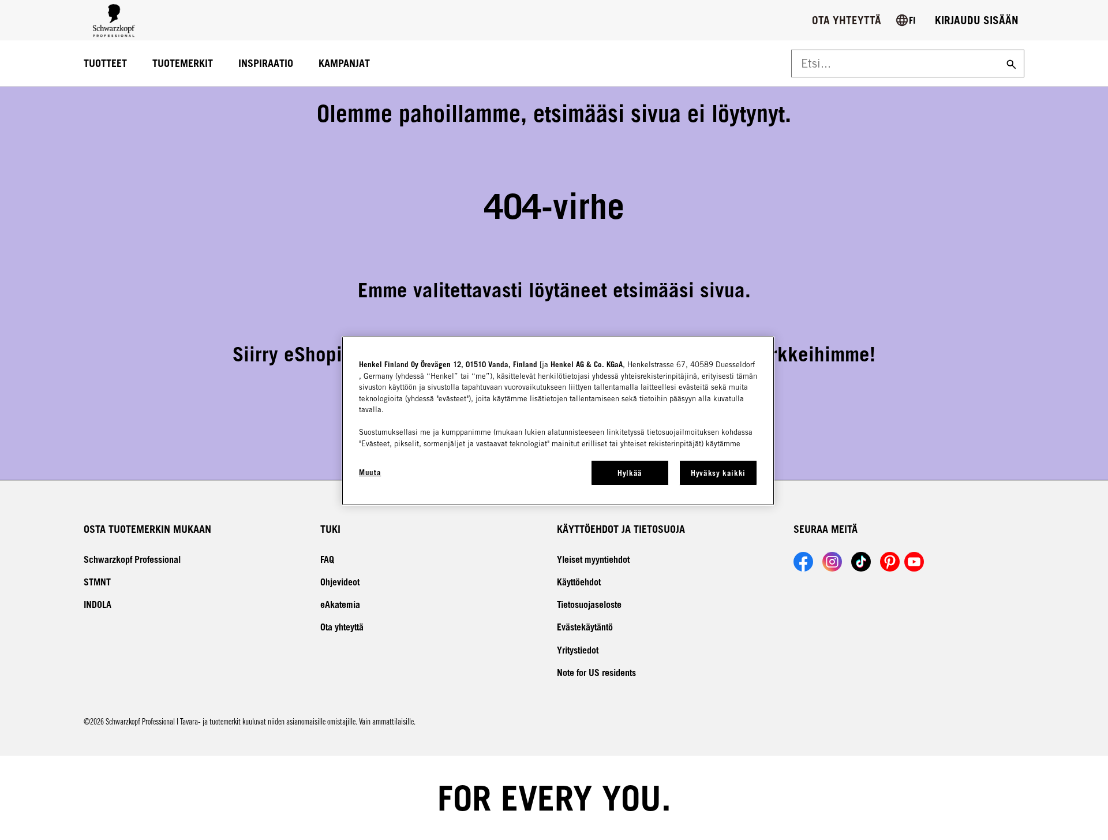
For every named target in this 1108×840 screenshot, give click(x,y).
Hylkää (629, 472)
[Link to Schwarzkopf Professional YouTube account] (914, 562)
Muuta (370, 472)
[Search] (1010, 63)
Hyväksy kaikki (718, 472)
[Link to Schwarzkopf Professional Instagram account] (832, 562)
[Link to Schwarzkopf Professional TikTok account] (861, 562)
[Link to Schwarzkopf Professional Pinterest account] (890, 562)
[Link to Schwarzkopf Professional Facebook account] (803, 562)
